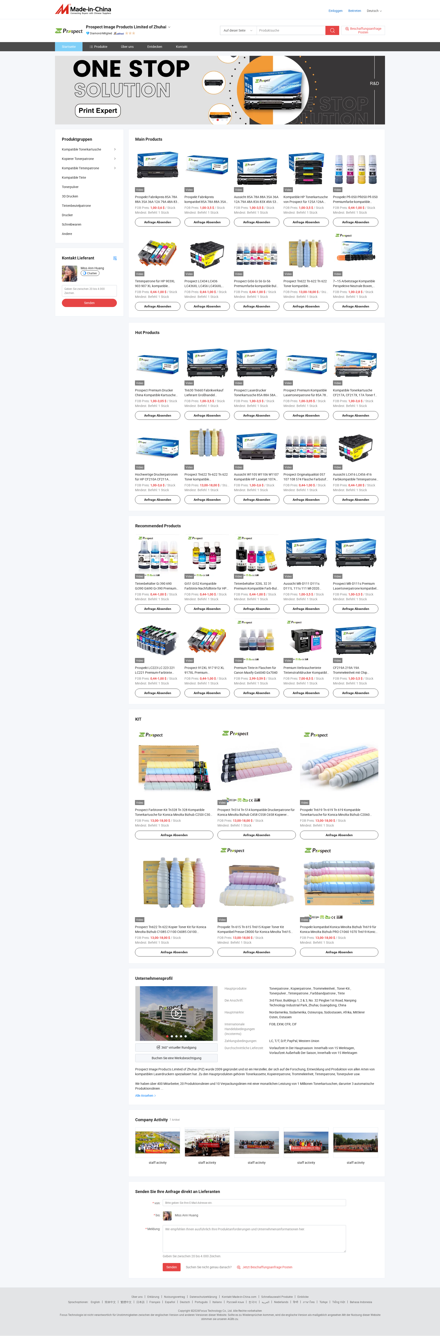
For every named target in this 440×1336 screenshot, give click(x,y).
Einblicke (302, 1296)
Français (154, 1302)
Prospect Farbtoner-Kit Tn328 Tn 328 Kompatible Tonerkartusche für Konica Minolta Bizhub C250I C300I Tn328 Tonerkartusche (174, 815)
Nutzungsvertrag (174, 1296)
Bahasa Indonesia (361, 1302)
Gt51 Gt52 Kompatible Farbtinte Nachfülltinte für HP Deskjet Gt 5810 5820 (205, 588)
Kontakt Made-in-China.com (239, 1296)
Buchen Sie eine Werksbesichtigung (176, 1058)
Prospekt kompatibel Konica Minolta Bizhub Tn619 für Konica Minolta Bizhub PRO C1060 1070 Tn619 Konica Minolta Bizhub (338, 932)
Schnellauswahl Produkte (277, 1296)
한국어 (253, 1302)
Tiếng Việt (338, 1302)
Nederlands (281, 1302)
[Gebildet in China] (84, 9)
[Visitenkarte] (115, 258)
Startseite (69, 46)
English (95, 1302)
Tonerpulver (70, 187)
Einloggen (336, 10)
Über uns (127, 46)
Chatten (92, 273)
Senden (171, 1267)
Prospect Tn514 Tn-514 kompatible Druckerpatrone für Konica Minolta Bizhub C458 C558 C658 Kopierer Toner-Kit (256, 815)
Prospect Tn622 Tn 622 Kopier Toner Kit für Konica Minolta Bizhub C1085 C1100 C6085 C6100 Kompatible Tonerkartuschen (170, 932)
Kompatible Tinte (74, 177)
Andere (67, 234)
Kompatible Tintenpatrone (80, 168)
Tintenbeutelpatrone (76, 205)
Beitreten (354, 10)
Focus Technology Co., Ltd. (215, 1310)
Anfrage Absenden (157, 222)
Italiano (217, 1302)
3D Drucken (70, 196)
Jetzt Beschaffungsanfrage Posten (264, 1267)
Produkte (100, 46)
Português (201, 1302)
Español (170, 1302)
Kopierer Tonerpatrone (78, 158)
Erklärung (153, 1296)
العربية (265, 1302)
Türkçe (323, 1302)
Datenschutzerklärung (203, 1296)
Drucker (67, 215)
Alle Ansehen (144, 1095)
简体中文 (110, 1302)
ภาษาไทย (309, 1302)
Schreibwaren (71, 224)
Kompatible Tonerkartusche (81, 149)
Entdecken (154, 46)
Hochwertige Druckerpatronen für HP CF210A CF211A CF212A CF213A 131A (156, 479)
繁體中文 (126, 1302)
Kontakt (181, 46)
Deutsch (185, 1302)
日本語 (140, 1302)
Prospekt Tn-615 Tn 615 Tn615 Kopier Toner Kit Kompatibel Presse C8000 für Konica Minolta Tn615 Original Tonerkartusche (254, 932)
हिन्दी (295, 1302)
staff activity (158, 1162)
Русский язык (235, 1302)
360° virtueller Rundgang (178, 1047)
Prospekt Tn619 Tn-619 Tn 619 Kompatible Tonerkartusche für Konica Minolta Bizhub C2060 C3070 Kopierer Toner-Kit (335, 815)
